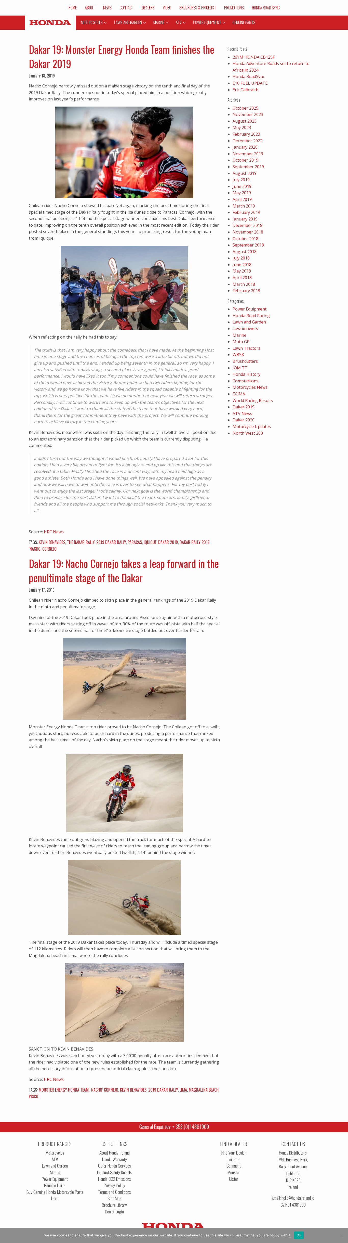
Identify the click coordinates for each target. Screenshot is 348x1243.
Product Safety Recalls (114, 1172)
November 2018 (248, 232)
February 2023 (246, 134)
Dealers (148, 8)
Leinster (234, 1159)
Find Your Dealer (233, 1152)
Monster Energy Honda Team (64, 1090)
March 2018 (244, 284)
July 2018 (241, 258)
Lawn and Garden (249, 322)
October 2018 (245, 238)
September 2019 (248, 167)
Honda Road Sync (266, 8)
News (107, 8)
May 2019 (242, 193)
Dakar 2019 (168, 542)
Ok (299, 1235)
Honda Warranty (114, 1159)
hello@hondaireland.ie (298, 1198)
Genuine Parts (54, 1185)
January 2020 (245, 147)
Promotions (234, 8)
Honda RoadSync (249, 76)
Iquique (150, 542)
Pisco (33, 1096)
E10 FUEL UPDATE (250, 83)
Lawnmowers (245, 328)
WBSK (238, 354)
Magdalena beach (204, 1090)
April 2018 (242, 277)
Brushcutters (245, 361)
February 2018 (246, 290)
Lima (183, 1090)
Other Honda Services (114, 1165)
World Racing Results (253, 400)
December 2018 (247, 225)
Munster (233, 1172)
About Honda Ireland (114, 1152)
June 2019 (242, 186)
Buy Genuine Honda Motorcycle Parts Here (54, 1195)
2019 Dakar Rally (111, 542)
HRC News (54, 532)
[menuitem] (72, 7)
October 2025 (245, 108)
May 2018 (242, 271)
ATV (55, 1159)
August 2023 (245, 121)
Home (73, 8)
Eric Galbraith (245, 90)
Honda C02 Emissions (114, 1179)
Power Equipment (249, 309)
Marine (239, 335)
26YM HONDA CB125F (254, 57)
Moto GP (241, 341)
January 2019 (245, 219)
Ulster (233, 1179)
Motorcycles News (250, 387)
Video (167, 8)
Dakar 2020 (244, 420)
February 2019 (246, 212)
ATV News (242, 413)
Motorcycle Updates (252, 426)
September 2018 (248, 245)
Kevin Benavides (52, 542)
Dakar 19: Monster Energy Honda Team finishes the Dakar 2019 (121, 56)
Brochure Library (114, 1205)
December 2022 (247, 141)
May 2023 (242, 127)
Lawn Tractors (246, 348)
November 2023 (248, 114)
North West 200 (248, 433)
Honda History (246, 374)
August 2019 (245, 173)
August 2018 (245, 251)
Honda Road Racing (251, 315)
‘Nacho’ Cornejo (43, 549)
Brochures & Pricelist (197, 8)
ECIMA (239, 394)
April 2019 (242, 199)
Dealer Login (114, 1211)
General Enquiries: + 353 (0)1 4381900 (174, 1126)
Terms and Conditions (114, 1192)
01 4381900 (297, 1204)
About (90, 8)
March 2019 (244, 206)
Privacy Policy (114, 1185)
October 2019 (245, 160)
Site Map (114, 1198)
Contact (127, 8)
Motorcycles (54, 1152)
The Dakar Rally (81, 542)
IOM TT (240, 368)
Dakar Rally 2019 (194, 542)
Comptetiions (245, 381)
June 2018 (242, 264)
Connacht (233, 1165)
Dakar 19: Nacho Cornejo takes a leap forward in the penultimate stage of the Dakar (124, 570)
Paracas (135, 542)
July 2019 (241, 180)
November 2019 (248, 154)
